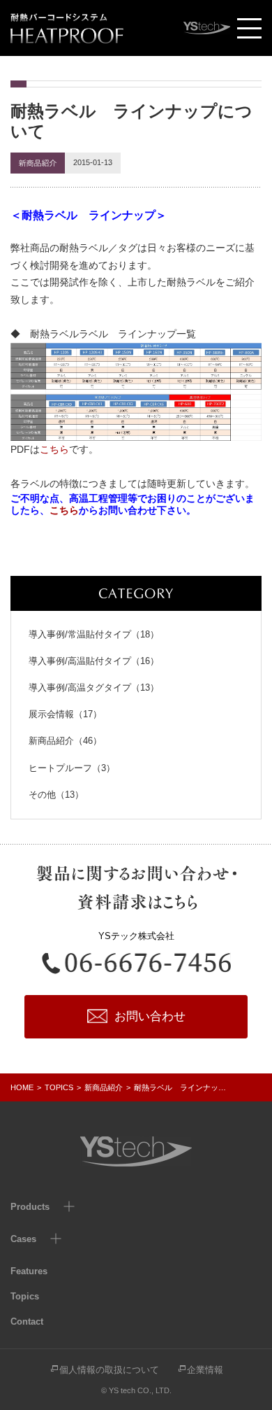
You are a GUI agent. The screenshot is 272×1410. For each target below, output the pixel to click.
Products (30, 1206)
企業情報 (205, 1370)
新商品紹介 (103, 1087)
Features (28, 1271)
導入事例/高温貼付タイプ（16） (94, 661)
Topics (24, 1296)
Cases (23, 1239)
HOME (21, 1087)
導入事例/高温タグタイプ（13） (94, 687)
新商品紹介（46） (65, 740)
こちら (54, 449)
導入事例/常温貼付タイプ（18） (94, 634)
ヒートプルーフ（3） (72, 768)
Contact (26, 1321)
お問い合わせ (150, 1016)
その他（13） (56, 794)
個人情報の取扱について (109, 1370)
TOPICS (59, 1087)
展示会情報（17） (65, 714)
